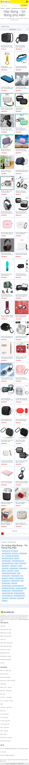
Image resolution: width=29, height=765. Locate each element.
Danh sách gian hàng (5, 646)
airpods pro (11, 578)
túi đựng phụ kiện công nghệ (12, 555)
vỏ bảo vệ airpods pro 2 (7, 595)
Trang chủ (2, 8)
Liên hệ (2, 663)
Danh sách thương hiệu (6, 643)
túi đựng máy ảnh (15, 575)
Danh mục (3, 639)
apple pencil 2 (13, 565)
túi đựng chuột (20, 598)
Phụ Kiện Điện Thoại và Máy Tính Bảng (19, 8)
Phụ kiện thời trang (5, 741)
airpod (18, 573)
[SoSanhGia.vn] (7, 1)
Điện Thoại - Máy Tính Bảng (7, 680)
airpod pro (16, 558)
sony (3, 555)
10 (24, 533)
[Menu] (27, 2)
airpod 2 (4, 570)
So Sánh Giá (20, 763)
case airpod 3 (5, 598)
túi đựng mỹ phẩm (15, 580)
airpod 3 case (13, 598)
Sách (1, 704)
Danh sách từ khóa (5, 649)
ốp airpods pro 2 (6, 580)
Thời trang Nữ (4, 717)
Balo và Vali (3, 734)
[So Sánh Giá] (7, 612)
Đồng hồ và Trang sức (6, 737)
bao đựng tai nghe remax (8, 563)
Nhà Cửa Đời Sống (5, 677)
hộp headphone (23, 553)
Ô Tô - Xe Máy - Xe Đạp (6, 700)
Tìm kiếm (24, 5)
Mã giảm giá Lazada (5, 656)
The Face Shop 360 (15, 759)
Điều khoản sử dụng (5, 632)
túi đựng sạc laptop (6, 585)
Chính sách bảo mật (5, 629)
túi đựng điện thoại (6, 553)
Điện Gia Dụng (4, 674)
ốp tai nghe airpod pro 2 (17, 585)
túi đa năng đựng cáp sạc (18, 561)
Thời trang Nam (4, 714)
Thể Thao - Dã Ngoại (6, 697)
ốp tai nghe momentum (19, 595)
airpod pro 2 (5, 578)
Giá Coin (4, 761)
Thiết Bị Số (8, 8)
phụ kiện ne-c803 (6, 583)
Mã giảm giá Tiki (4, 653)
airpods (16, 563)
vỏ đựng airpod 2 (23, 568)
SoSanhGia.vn (13, 763)
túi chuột (17, 570)
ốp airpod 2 (4, 600)
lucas (21, 575)
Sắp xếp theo (13, 29)
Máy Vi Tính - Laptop (6, 687)
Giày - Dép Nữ (4, 730)
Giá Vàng (23, 759)
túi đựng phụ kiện (14, 568)
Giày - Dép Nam (4, 727)
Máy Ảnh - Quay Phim (6, 690)
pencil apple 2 (23, 563)
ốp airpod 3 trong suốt (19, 593)
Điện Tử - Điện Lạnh (5, 670)
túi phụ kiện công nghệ (21, 588)
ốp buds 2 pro (5, 568)
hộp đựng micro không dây (8, 588)
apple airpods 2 (5, 565)
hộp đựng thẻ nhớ (6, 551)
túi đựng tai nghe (6, 575)
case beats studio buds (7, 593)
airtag (22, 580)
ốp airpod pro (15, 553)
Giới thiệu (2, 626)
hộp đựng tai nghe (6, 590)
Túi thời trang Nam (5, 720)
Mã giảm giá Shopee (5, 659)
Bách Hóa (2, 710)
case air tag (14, 583)
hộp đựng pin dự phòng (7, 558)
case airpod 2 (10, 570)
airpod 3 (20, 565)
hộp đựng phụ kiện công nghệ (9, 573)
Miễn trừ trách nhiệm (5, 636)
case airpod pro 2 (19, 578)
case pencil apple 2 (6, 561)
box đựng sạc (14, 551)
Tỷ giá (9, 759)
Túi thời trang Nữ (4, 724)
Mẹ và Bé (2, 694)
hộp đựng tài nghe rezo (17, 590)
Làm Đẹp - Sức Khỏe (5, 707)
